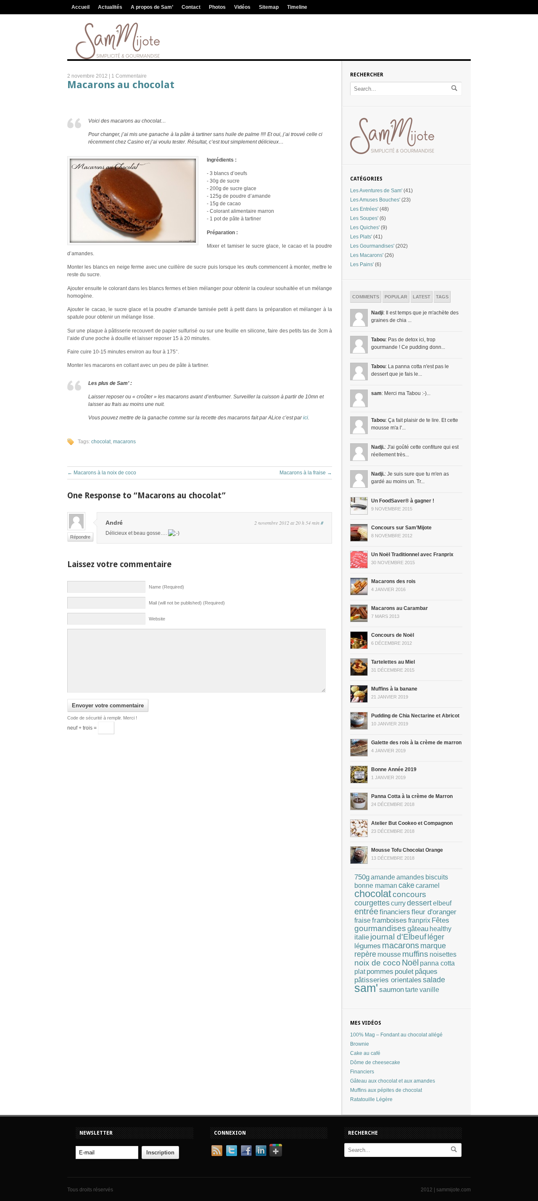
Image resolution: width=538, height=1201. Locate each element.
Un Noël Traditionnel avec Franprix (412, 554)
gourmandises (380, 928)
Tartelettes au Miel (393, 662)
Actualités (110, 7)
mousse (389, 954)
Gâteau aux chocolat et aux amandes (392, 1081)
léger (435, 937)
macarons (124, 442)
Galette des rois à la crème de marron (416, 743)
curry (398, 903)
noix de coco (377, 962)
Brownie (359, 1044)
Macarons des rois (393, 581)
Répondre (80, 536)
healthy (440, 928)
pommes (380, 971)
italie (361, 937)
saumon (391, 989)
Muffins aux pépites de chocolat (386, 1090)
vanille (429, 989)
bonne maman (375, 885)
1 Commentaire (129, 76)
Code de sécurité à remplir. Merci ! (102, 717)
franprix (419, 920)
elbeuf (442, 903)
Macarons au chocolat (120, 85)
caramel (428, 885)
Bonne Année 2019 (394, 769)
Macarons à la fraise (306, 473)
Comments (365, 296)
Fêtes (440, 920)
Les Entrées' (364, 209)
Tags (442, 296)
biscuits (436, 877)
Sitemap (269, 7)
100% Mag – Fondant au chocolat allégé (396, 1035)
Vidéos (242, 7)
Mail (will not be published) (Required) (187, 602)
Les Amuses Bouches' (375, 200)
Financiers (362, 1072)
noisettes (443, 954)
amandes (410, 877)
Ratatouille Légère (371, 1099)
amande (383, 877)
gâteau (417, 929)
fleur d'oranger (433, 912)
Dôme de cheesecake (375, 1062)
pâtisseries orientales (388, 980)
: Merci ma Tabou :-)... (400, 393)
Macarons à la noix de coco (101, 473)
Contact (191, 7)
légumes (367, 946)
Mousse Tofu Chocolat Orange (407, 850)
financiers (395, 912)
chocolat (101, 442)
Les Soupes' (364, 218)
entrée (366, 911)
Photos (217, 7)
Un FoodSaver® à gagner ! (402, 501)
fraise (362, 920)
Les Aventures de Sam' (376, 191)
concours (409, 894)
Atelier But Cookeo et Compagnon (412, 823)
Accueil (80, 7)
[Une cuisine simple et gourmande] (118, 57)
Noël (410, 962)
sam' (366, 988)
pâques (426, 972)
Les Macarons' (366, 255)
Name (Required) (166, 586)
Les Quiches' (365, 227)
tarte (411, 989)
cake (406, 885)
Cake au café (365, 1053)
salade (434, 980)
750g (361, 877)
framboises (389, 920)
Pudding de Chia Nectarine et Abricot (415, 716)
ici (305, 418)
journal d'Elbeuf (398, 936)
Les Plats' (361, 237)
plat (359, 971)
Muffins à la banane (394, 689)
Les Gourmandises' (372, 246)
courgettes (372, 903)
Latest (421, 296)
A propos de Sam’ (152, 7)
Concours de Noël (392, 635)
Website (157, 618)
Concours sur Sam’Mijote (401, 528)
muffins (415, 954)
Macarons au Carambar (399, 608)
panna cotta (437, 963)
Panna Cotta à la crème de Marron (412, 796)
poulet (404, 972)
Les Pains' (362, 264)
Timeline (297, 7)
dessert (419, 902)
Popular (396, 296)
